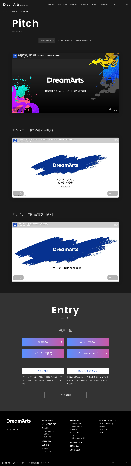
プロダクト (102, 430)
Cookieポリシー (22, 463)
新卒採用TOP (47, 420)
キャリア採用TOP (49, 424)
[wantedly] (17, 430)
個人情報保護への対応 (8, 463)
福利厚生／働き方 (77, 427)
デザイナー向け (82, 40)
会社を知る (74, 4)
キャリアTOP (62, 4)
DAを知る (46, 427)
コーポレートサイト (105, 424)
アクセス (102, 433)
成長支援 (74, 429)
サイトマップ (45, 463)
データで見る (75, 432)
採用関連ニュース (77, 442)
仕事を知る (85, 4)
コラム (114, 4)
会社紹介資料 (46, 40)
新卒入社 (46, 448)
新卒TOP (51, 4)
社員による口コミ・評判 (78, 438)
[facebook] (11, 430)
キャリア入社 (47, 451)
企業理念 (46, 434)
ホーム (5, 11)
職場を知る (105, 4)
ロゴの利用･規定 (34, 463)
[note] (14, 430)
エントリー (124, 4)
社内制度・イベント (77, 424)
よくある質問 (75, 450)
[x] (8, 430)
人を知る (95, 4)
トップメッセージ (49, 431)
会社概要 (102, 427)
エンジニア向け (64, 40)
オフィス (74, 435)
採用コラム (74, 446)
